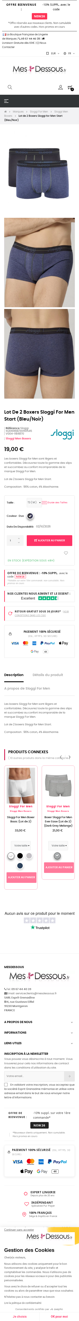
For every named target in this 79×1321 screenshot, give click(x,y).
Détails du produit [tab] (48, 675)
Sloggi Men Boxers (18, 438)
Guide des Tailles (55, 502)
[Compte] (60, 87)
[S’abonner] (69, 1076)
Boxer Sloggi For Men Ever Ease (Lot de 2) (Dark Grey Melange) (58, 821)
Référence (13, 428)
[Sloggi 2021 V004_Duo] (30, 516)
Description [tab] (14, 675)
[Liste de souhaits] (66, 553)
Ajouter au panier (51, 540)
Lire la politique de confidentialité (22, 1303)
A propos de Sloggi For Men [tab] (27, 688)
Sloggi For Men (21, 806)
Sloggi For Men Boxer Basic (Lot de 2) (21, 819)
